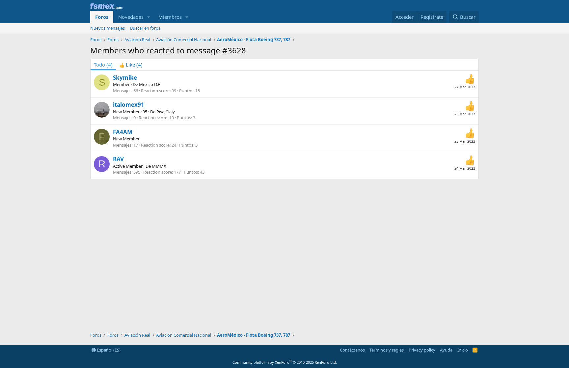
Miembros (170, 17)
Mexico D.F (149, 84)
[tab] (131, 64)
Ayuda (446, 350)
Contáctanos (352, 350)
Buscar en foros (145, 28)
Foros (101, 17)
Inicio (462, 350)
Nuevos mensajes (107, 28)
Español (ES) (108, 350)
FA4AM (122, 132)
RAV (118, 159)
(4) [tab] (103, 64)
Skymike (125, 77)
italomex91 (128, 104)
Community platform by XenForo (284, 362)
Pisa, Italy (165, 112)
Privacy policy (422, 350)
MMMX (159, 166)
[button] (148, 17)
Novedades (131, 17)
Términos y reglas (386, 350)
